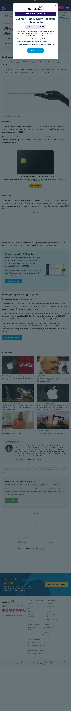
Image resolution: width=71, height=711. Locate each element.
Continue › (35, 50)
